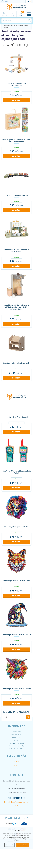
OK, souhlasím (22, 845)
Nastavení (9, 845)
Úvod (6, 1)
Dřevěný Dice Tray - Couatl (16, 417)
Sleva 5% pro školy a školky (17, 743)
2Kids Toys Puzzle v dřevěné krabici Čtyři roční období (16, 140)
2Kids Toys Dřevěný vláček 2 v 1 (16, 195)
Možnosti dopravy (16, 734)
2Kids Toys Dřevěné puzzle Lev (16, 527)
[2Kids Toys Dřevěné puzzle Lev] (16, 509)
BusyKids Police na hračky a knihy (16, 363)
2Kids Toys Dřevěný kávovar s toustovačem (16, 250)
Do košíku (16, 100)
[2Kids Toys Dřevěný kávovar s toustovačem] (16, 232)
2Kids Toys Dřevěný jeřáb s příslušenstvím (16, 84)
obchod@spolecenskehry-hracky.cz (18, 803)
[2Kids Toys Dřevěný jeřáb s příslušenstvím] (16, 66)
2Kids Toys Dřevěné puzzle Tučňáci (16, 635)
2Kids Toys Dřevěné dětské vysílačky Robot (16, 472)
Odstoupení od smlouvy (16, 749)
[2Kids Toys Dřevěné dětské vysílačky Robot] (16, 453)
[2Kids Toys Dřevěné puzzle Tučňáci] (16, 617)
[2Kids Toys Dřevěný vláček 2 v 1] (16, 178)
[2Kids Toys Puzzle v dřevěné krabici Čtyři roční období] (16, 122)
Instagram (16, 765)
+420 (18, 798)
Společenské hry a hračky (16, 746)
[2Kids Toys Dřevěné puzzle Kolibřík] (16, 671)
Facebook (16, 761)
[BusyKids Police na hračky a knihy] (16, 346)
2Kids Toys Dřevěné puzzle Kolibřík (16, 688)
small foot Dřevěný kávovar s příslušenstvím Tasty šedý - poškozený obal (16, 307)
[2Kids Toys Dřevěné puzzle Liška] (16, 563)
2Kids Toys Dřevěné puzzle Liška (16, 581)
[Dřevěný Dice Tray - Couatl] (16, 399)
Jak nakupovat (16, 737)
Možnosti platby (16, 732)
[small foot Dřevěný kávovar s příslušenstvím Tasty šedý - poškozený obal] (16, 288)
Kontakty (16, 740)
